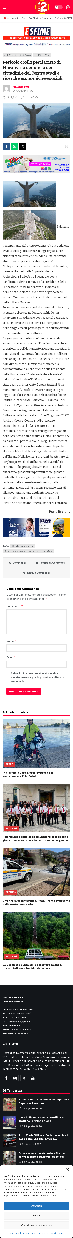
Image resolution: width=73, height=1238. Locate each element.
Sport (9, 764)
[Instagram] (15, 1078)
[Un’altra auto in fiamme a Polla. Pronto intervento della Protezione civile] (36, 872)
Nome (11, 641)
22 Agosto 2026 (32, 1108)
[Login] (67, 7)
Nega (36, 1215)
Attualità (10, 55)
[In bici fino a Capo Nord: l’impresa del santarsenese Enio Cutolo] (36, 743)
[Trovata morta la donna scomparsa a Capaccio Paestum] (9, 1104)
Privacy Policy (17, 1233)
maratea (47, 551)
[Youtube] (32, 1078)
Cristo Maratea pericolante (21, 551)
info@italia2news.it (22, 1029)
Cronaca (25, 55)
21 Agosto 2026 (31, 1144)
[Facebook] (6, 1078)
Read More (39, 1069)
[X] (23, 1078)
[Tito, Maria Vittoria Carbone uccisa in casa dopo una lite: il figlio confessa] (9, 1140)
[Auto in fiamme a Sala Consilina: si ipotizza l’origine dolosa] (9, 1122)
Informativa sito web (52, 1233)
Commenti (19, 562)
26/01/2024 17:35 (23, 90)
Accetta (36, 1205)
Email (11, 657)
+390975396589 (18, 1033)
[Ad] (36, 36)
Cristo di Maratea (23, 546)
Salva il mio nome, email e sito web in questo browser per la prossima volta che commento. (37, 677)
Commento (14, 606)
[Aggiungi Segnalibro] (66, 146)
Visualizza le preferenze (36, 1225)
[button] (67, 1169)
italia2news (21, 86)
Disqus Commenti (38, 572)
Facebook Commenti (52, 562)
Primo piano (42, 55)
